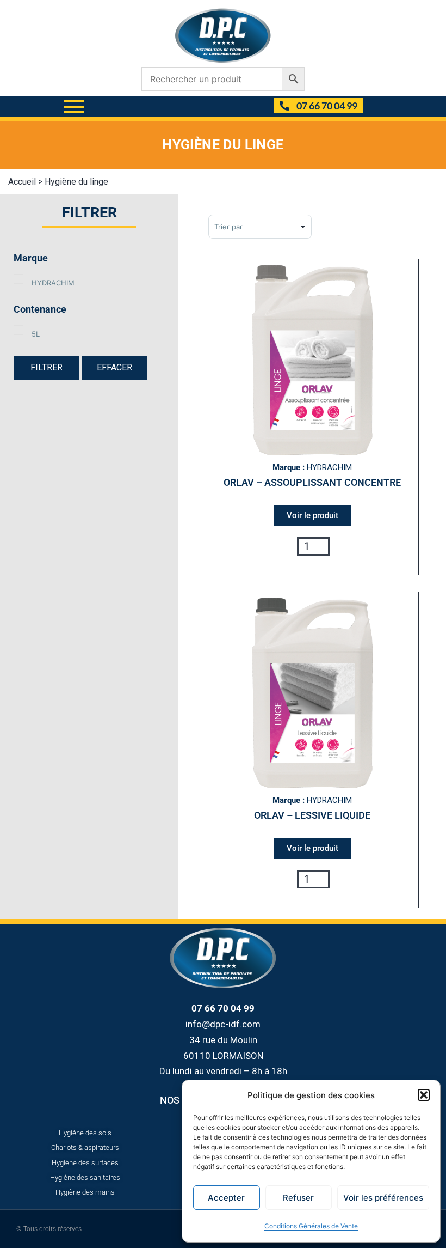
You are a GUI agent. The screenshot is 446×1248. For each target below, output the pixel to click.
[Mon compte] (261, 107)
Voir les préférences (383, 1197)
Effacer (114, 367)
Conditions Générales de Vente (311, 1226)
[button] (423, 1094)
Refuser (298, 1197)
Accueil (22, 181)
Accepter (226, 1197)
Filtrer (46, 367)
